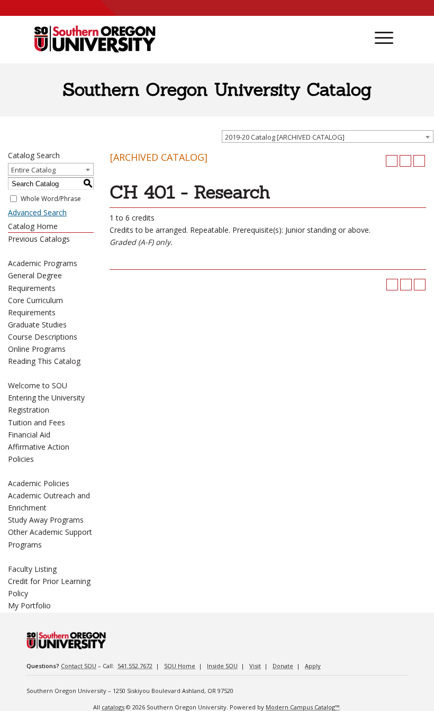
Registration (28, 410)
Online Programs (37, 349)
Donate (283, 666)
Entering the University (46, 398)
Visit (255, 666)
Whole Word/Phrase (51, 198)
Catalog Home (33, 226)
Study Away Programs (46, 520)
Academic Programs (42, 263)
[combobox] (327, 136)
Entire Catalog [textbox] (33, 170)
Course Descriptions (42, 337)
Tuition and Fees (36, 422)
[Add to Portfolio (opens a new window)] (391, 161)
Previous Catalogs (39, 239)
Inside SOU (222, 666)
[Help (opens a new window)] (419, 161)
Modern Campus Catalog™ (302, 707)
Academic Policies (38, 483)
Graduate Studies (37, 325)
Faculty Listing (32, 569)
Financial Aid (29, 435)
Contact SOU (78, 666)
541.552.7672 (134, 666)
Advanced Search (37, 212)
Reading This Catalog (44, 361)
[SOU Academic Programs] (95, 39)
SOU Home (179, 666)
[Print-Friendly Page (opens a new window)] (405, 161)
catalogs (113, 707)
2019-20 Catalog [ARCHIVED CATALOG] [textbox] (285, 137)
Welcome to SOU (37, 385)
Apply (313, 666)
